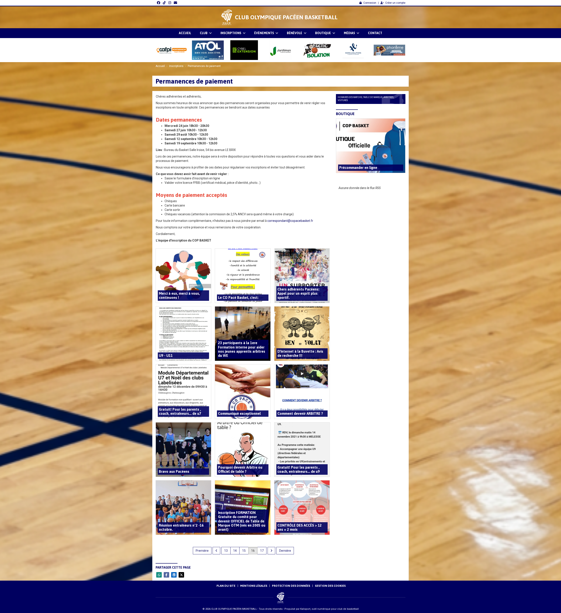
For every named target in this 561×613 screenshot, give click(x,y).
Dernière (285, 550)
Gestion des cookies (330, 585)
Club (204, 33)
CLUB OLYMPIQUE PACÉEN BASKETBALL (286, 17)
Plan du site (226, 585)
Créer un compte (395, 2)
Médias (350, 33)
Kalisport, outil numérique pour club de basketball (329, 609)
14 (235, 550)
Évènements (264, 33)
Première (202, 550)
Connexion (369, 2)
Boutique (323, 33)
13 (226, 550)
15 (244, 550)
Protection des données (291, 585)
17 (262, 550)
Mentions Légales (253, 585)
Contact (375, 33)
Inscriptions (231, 33)
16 (253, 550)
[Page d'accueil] (226, 17)
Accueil (185, 33)
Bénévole (295, 33)
